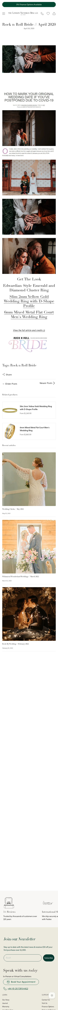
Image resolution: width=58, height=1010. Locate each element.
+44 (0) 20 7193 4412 (18, 988)
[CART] (54, 13)
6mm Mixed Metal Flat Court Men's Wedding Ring (29, 315)
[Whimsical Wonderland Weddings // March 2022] (29, 546)
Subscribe (48, 958)
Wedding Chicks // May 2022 (13, 509)
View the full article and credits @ (29, 330)
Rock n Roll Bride (23, 365)
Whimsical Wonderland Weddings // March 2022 (20, 577)
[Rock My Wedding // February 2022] (29, 614)
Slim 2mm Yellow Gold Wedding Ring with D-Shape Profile (29, 301)
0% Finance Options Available (29, 4)
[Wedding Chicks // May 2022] (29, 479)
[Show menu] (3, 13)
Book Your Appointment (23, 982)
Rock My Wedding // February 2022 (15, 644)
